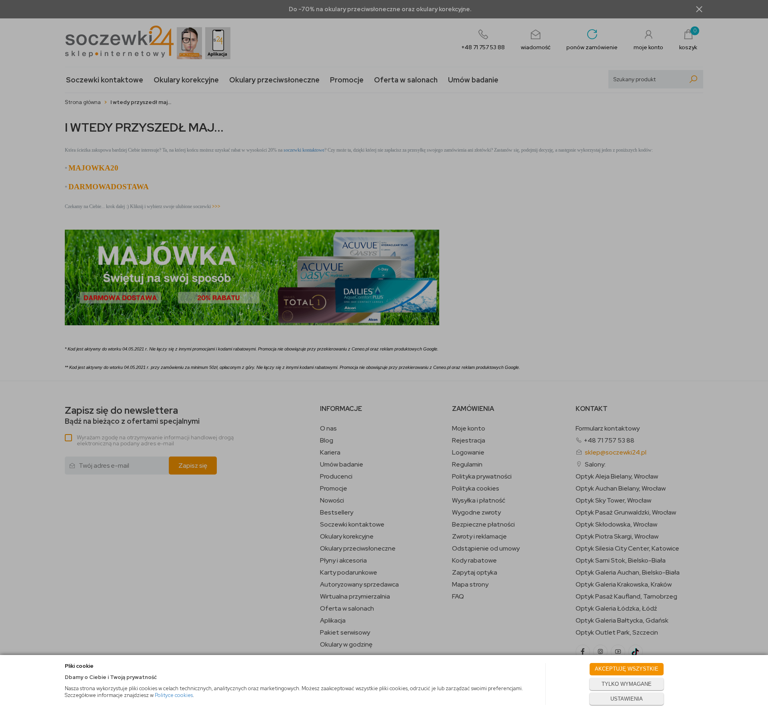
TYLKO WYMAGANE (627, 684)
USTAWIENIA (626, 699)
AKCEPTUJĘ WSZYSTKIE (626, 669)
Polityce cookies (174, 695)
